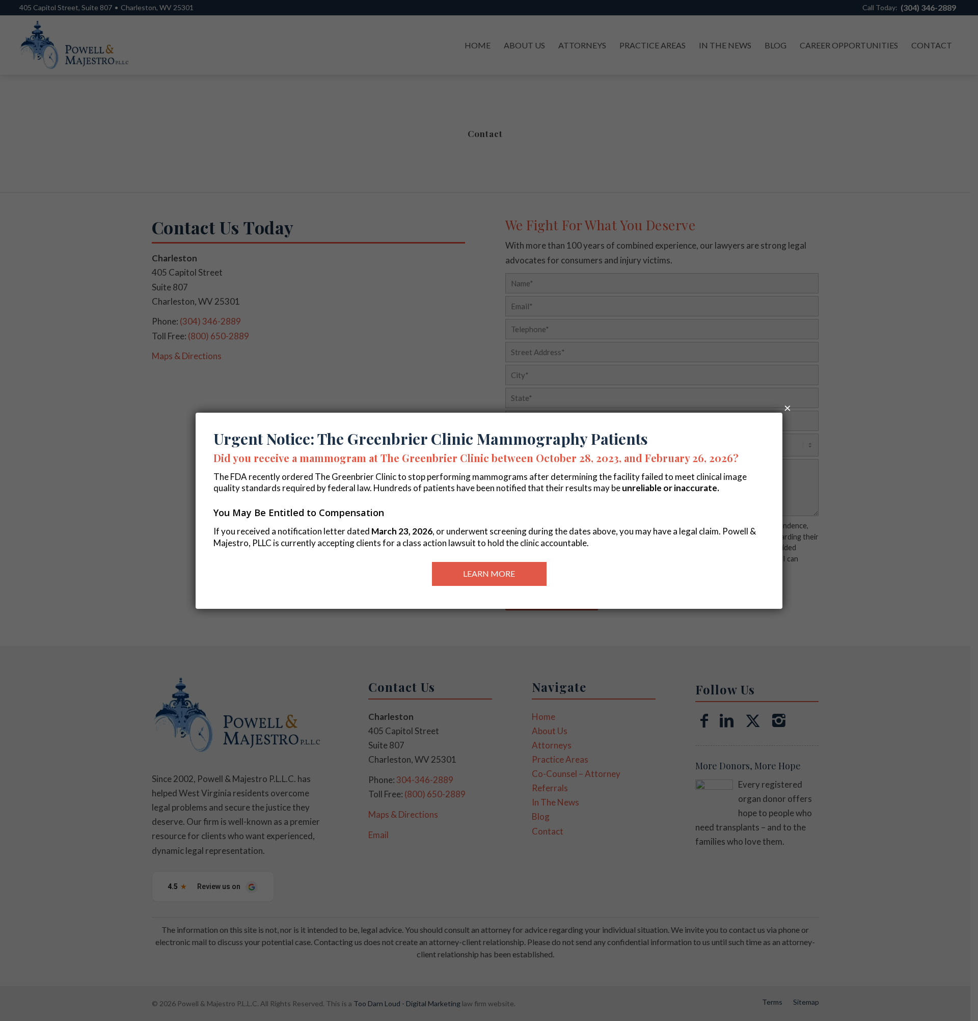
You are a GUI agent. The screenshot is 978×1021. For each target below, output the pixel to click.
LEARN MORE (489, 573)
